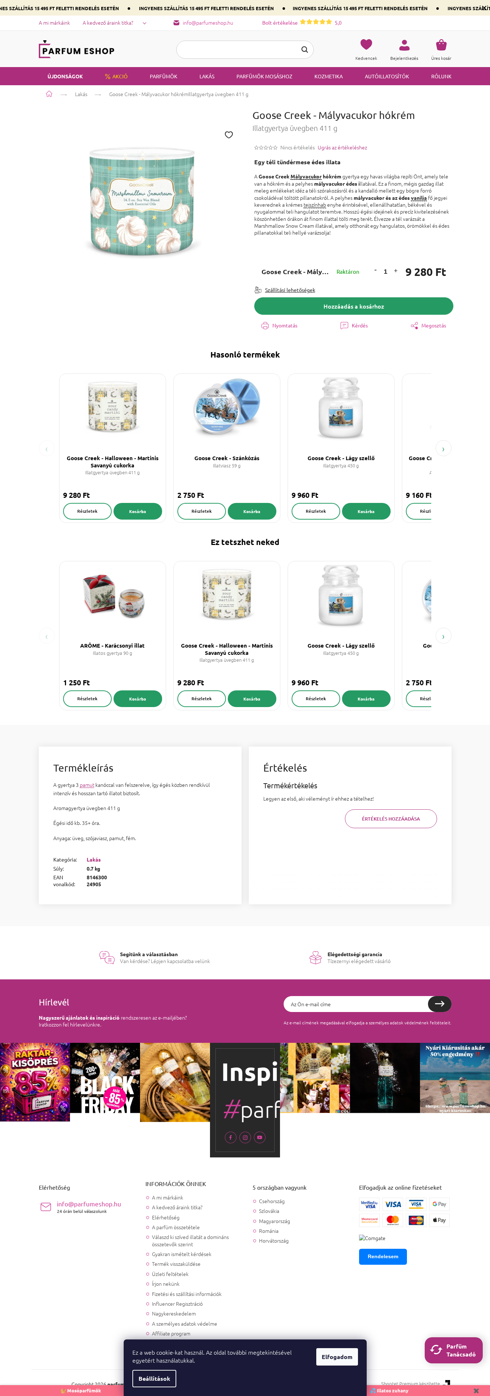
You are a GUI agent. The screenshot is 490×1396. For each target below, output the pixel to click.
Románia (269, 1230)
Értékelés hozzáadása (391, 818)
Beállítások (154, 1378)
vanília (419, 197)
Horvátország (274, 1240)
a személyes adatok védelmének (397, 1022)
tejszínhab (315, 204)
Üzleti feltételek (170, 1273)
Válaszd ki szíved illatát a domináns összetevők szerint (190, 1240)
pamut (87, 784)
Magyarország (274, 1221)
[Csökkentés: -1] (375, 269)
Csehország (272, 1201)
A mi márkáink (54, 22)
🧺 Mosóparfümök (80, 1390)
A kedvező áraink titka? (108, 22)
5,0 (302, 22)
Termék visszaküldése (176, 1263)
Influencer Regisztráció (177, 1303)
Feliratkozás (440, 1004)
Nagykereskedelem (174, 1313)
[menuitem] (61, 76)
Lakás (94, 859)
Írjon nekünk (166, 1283)
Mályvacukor (306, 176)
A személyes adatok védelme (184, 1323)
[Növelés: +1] (395, 272)
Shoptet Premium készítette (410, 1383)
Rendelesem (383, 1256)
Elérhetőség (166, 1217)
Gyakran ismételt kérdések (181, 1253)
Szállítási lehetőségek (290, 289)
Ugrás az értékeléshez (342, 147)
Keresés (304, 49)
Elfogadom (337, 1356)
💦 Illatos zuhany (389, 1390)
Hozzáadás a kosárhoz (354, 306)
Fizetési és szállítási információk (187, 1293)
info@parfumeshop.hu (89, 1207)
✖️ (476, 1390)
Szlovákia (269, 1210)
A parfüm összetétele (176, 1227)
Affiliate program (171, 1333)
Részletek (87, 511)
